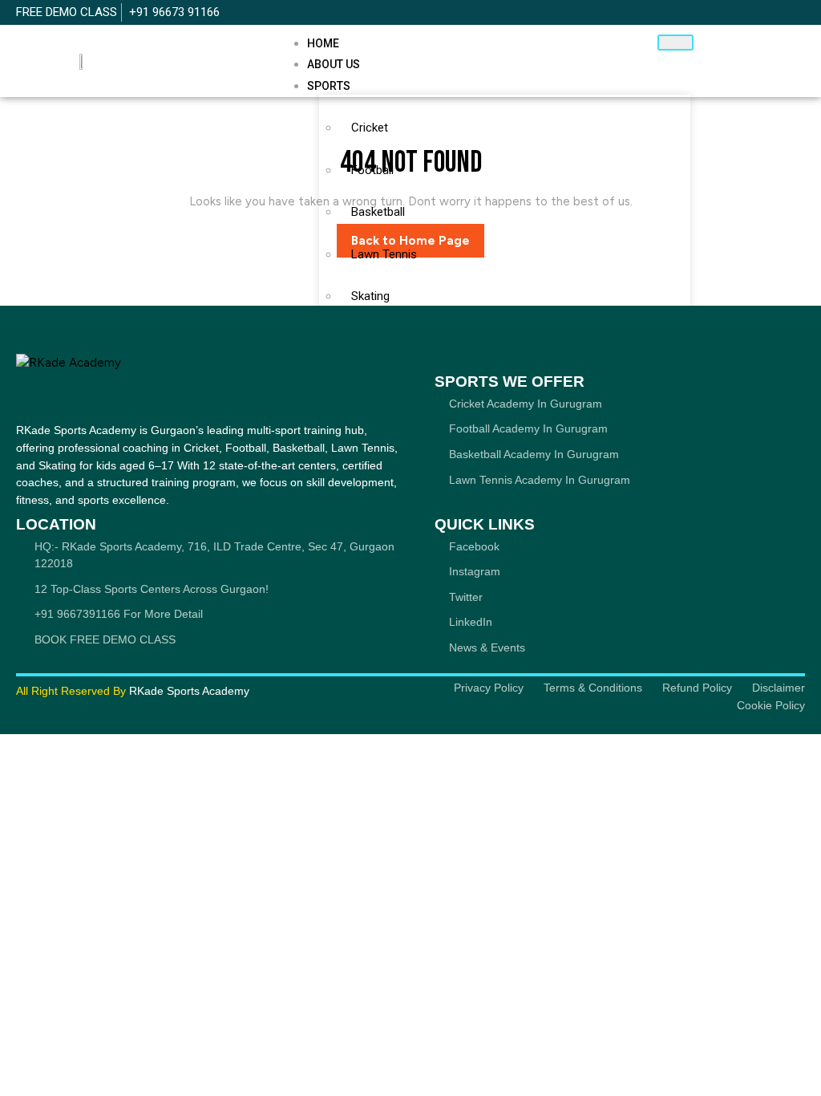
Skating (370, 296)
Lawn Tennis (384, 254)
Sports (328, 85)
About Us (333, 64)
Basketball (378, 212)
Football (372, 170)
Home (323, 43)
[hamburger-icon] (675, 43)
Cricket (369, 127)
